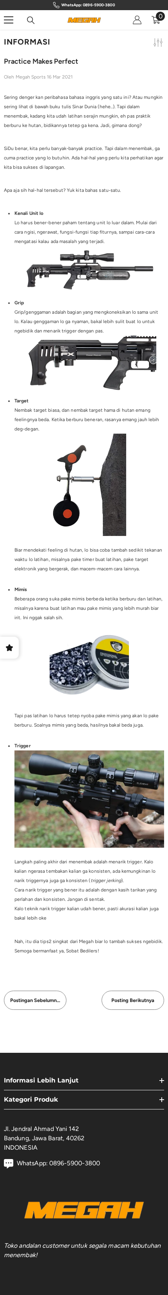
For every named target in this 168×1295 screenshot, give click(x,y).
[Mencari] (31, 20)
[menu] (8, 20)
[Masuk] (137, 20)
